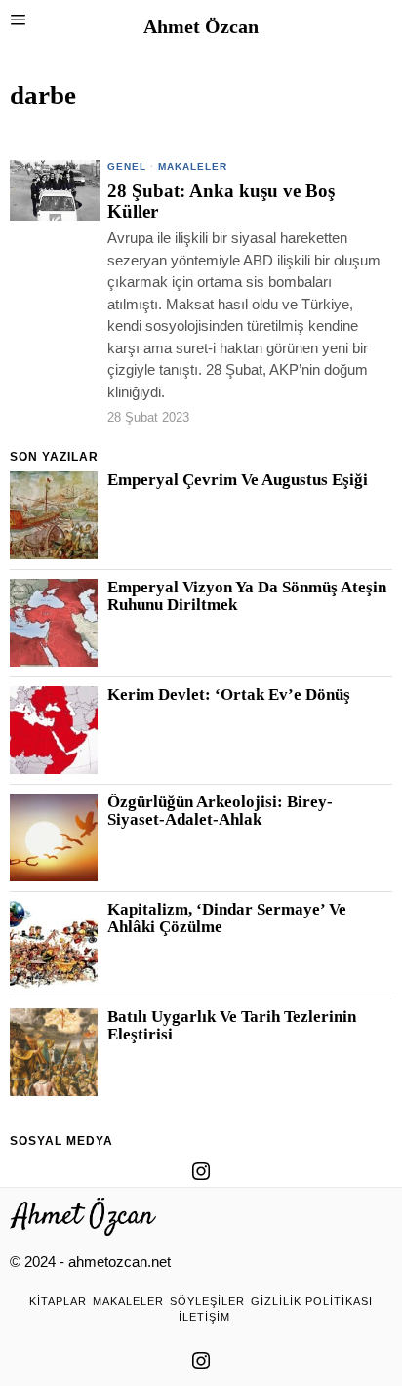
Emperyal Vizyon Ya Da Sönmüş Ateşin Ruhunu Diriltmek (246, 596)
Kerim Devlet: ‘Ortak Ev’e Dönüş (228, 695)
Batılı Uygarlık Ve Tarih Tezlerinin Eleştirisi (231, 1025)
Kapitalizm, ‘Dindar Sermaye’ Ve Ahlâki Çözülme (226, 918)
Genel (126, 166)
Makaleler (192, 166)
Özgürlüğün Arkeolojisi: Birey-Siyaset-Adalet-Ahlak (220, 811)
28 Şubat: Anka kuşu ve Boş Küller (221, 202)
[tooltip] (201, 1171)
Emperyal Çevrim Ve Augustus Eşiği (237, 480)
